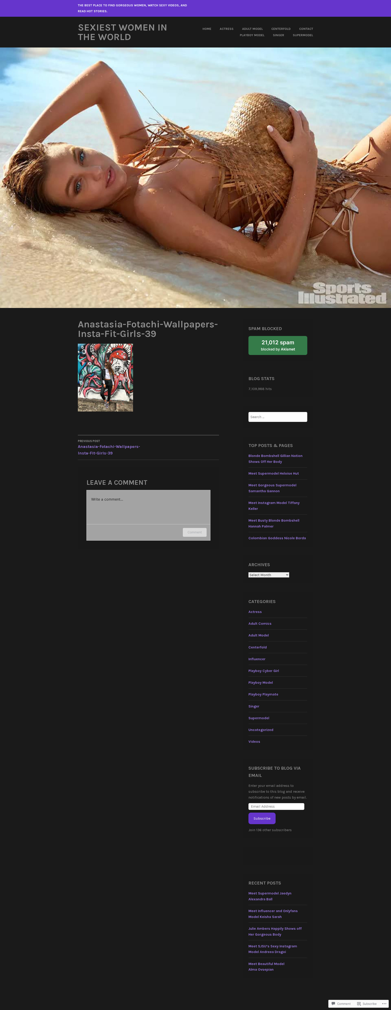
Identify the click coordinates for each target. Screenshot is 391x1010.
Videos (254, 741)
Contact (306, 29)
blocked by (284, 347)
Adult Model (252, 29)
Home (207, 29)
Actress (227, 29)
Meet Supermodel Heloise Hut (273, 473)
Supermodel (303, 35)
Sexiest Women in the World (122, 32)
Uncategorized (260, 730)
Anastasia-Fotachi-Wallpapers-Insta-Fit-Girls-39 (109, 447)
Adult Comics (260, 623)
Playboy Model (252, 35)
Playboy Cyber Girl (263, 671)
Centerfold (281, 29)
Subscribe (262, 818)
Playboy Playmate (263, 694)
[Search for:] (278, 417)
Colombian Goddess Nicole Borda (277, 538)
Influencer (256, 659)
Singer (278, 35)
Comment (195, 532)
